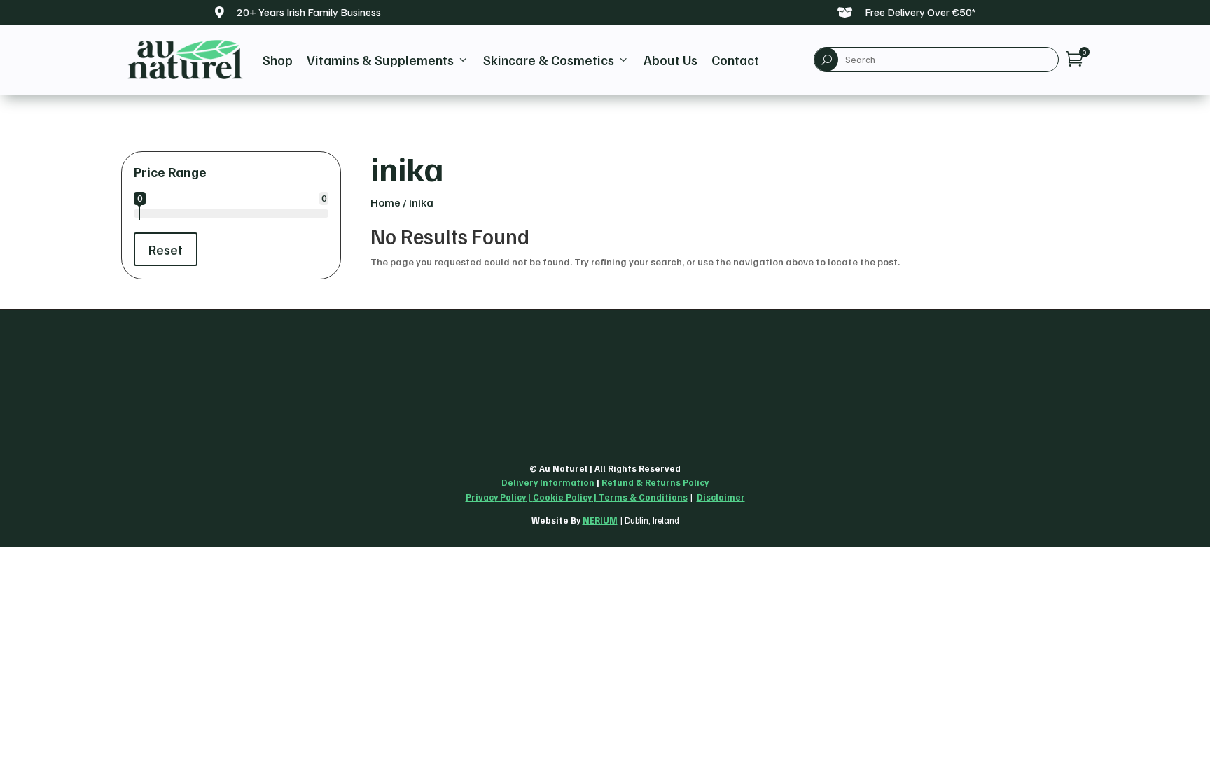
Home (385, 202)
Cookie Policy (562, 497)
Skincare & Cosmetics (556, 59)
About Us (670, 59)
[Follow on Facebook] (164, 443)
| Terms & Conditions (640, 497)
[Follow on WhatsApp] (195, 443)
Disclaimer (721, 497)
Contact (735, 59)
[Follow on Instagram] (133, 443)
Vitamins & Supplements (388, 59)
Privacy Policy (496, 497)
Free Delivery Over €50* (920, 12)
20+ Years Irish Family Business (309, 12)
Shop (278, 59)
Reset (165, 249)
